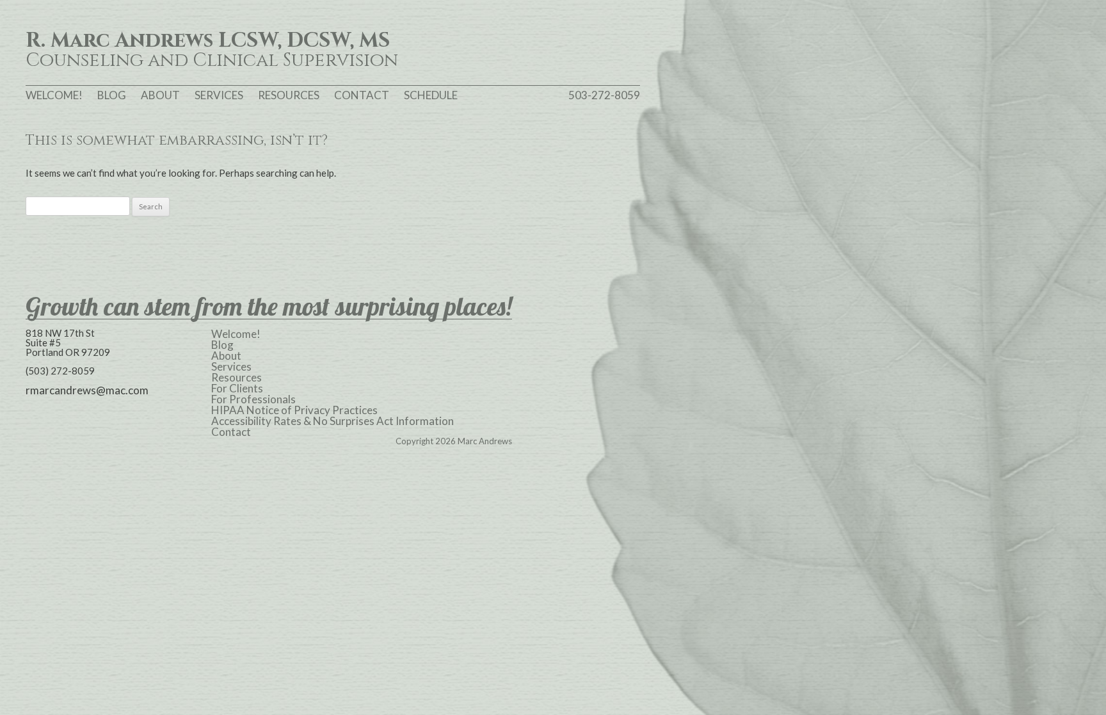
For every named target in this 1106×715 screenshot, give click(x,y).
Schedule (431, 95)
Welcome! (54, 95)
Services (219, 95)
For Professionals (253, 399)
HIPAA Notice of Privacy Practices (294, 410)
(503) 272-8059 (60, 370)
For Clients (237, 388)
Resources (288, 95)
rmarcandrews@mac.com (87, 390)
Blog (111, 95)
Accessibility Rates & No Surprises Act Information (332, 421)
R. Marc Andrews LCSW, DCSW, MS (208, 41)
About (160, 95)
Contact (361, 95)
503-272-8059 (604, 95)
